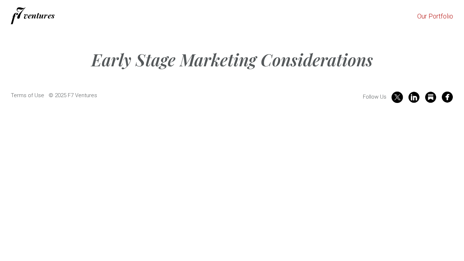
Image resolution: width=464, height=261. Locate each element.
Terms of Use (27, 95)
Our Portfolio (435, 16)
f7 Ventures (33, 15)
